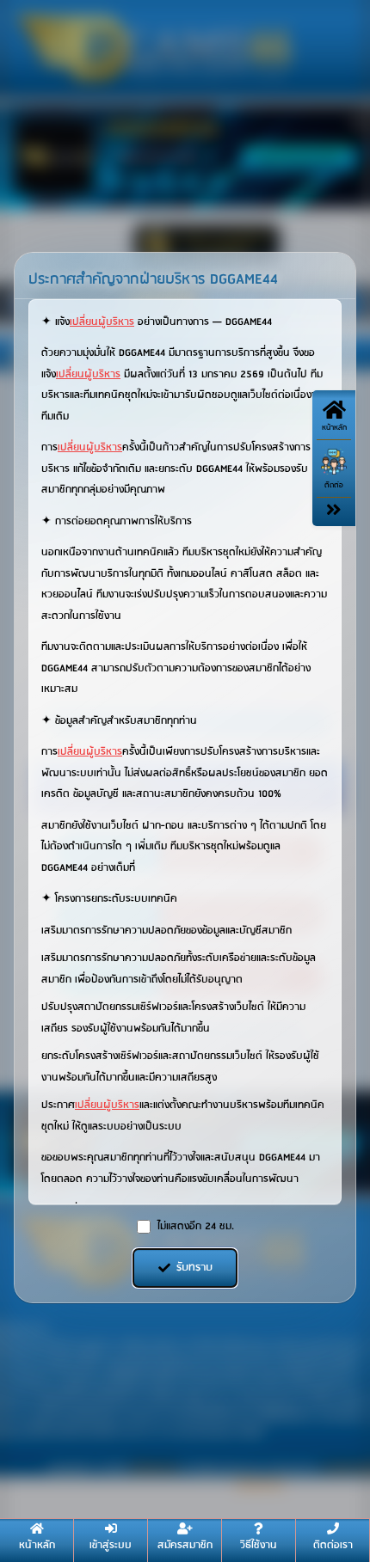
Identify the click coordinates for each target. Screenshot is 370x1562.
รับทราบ (194, 1267)
